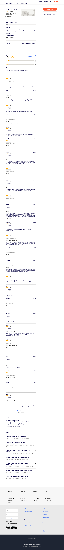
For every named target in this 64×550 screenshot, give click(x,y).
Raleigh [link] (14, 5)
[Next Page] (25, 410)
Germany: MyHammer (26, 539)
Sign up (11, 518)
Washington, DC (48, 500)
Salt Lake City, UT (36, 498)
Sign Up (56, 1)
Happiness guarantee (46, 530)
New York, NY (47, 496)
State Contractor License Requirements (12, 420)
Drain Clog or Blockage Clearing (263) (12, 70)
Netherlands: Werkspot (38, 539)
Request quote (50, 9)
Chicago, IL (35, 491)
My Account (44, 508)
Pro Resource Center (28, 524)
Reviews (11, 22)
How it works (44, 521)
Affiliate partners (45, 531)
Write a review (30, 56)
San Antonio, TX (48, 498)
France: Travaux (20, 539)
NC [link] (11, 5)
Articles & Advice (24, 3)
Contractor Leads (28, 525)
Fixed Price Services (28, 511)
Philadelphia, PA (11, 498)
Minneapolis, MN (23, 496)
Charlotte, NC (22, 491)
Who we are (44, 522)
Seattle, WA (35, 500)
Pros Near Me (44, 514)
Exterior (10, 3)
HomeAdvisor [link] (8, 5)
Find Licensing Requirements (21, 424)
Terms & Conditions (37, 544)
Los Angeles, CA (36, 493)
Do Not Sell (32, 542)
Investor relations (45, 527)
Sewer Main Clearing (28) (24, 70)
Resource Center (45, 511)
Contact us (44, 528)
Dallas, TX (47, 491)
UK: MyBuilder (44, 539)
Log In (51, 1)
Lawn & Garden (15, 3)
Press (43, 525)
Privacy (27, 542)
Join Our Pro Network (28, 522)
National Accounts (28, 527)
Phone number (9, 16)
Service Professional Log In (29, 521)
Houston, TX (22, 493)
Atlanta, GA (10, 491)
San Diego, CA (10, 500)
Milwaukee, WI (10, 496)
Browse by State (16, 489)
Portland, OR (22, 498)
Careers (43, 524)
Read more (8, 33)
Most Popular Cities (8, 489)
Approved (8, 7)
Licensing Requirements (46, 517)
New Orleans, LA (36, 496)
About (7, 22)
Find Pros (26, 508)
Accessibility (37, 542)
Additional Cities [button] (8, 502)
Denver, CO (10, 493)
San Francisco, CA (23, 500)
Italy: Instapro (32, 539)
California (29, 542)
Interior (7, 3)
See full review (8, 218)
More (19, 3)
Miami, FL (46, 493)
